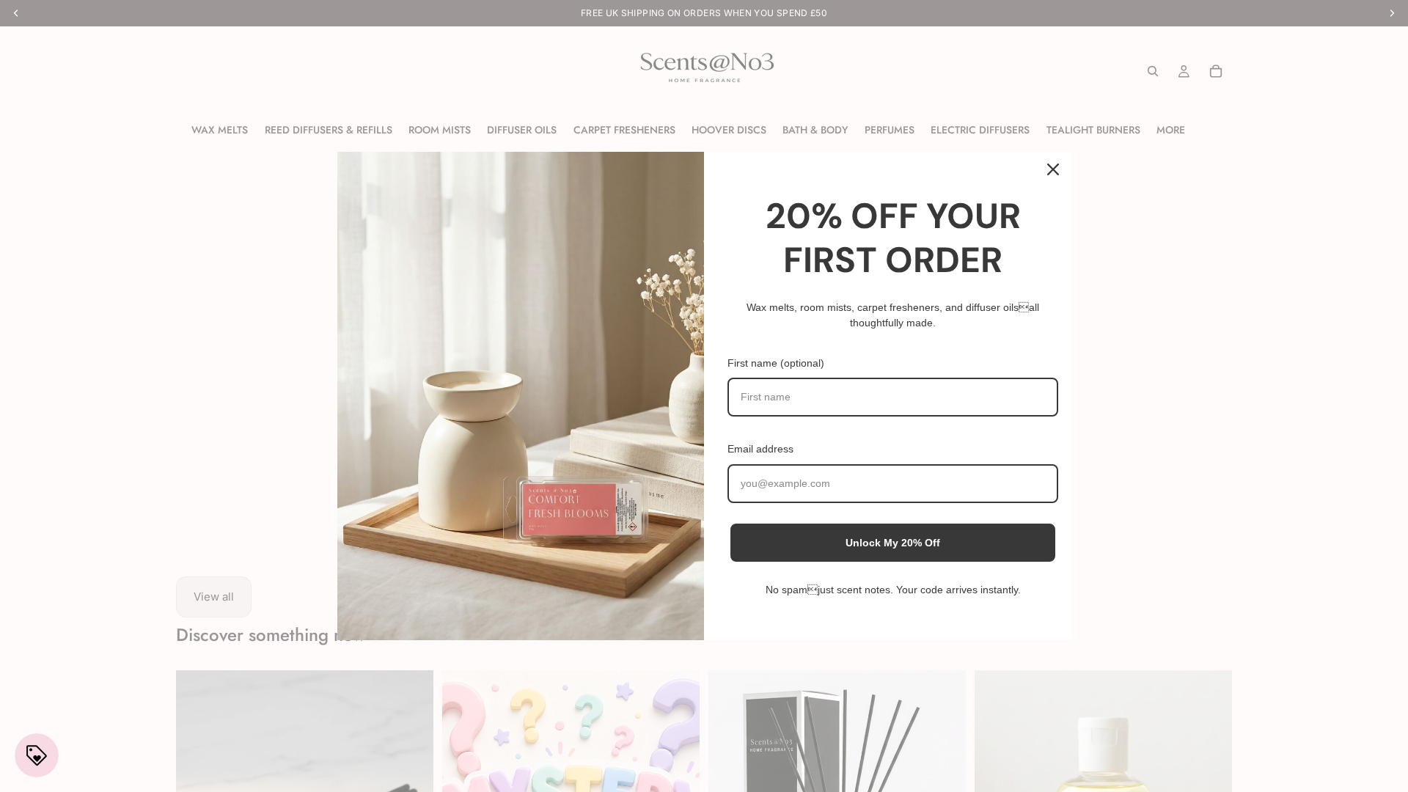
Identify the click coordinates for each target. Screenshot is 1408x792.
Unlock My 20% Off (893, 543)
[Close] (1053, 169)
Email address (760, 449)
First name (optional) (775, 363)
